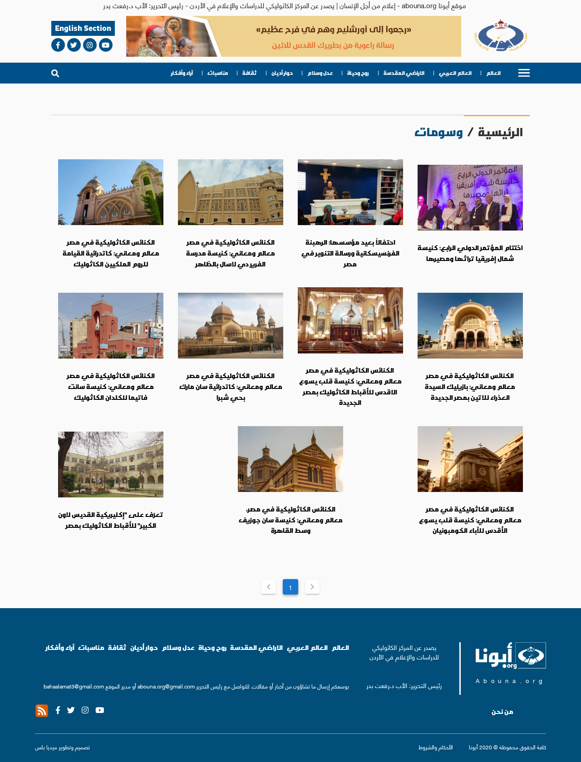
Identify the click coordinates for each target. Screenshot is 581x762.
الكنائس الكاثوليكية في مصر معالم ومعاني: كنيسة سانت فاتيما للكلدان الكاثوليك (111, 386)
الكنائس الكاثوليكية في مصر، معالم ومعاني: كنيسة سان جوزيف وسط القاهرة (291, 520)
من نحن (502, 711)
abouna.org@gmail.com (166, 686)
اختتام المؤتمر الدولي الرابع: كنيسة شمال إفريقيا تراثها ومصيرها (470, 253)
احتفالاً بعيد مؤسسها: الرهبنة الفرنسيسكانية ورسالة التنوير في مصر (350, 253)
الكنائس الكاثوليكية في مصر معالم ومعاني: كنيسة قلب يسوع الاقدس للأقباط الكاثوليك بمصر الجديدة (350, 386)
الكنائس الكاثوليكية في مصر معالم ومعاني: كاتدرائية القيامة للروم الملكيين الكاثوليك (111, 253)
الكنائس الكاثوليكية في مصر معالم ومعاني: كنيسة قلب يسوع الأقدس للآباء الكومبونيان (470, 520)
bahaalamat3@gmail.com (74, 686)
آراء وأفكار (182, 73)
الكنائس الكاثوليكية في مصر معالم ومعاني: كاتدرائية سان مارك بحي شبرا (230, 386)
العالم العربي (455, 73)
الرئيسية (500, 132)
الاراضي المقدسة (404, 73)
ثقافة (249, 73)
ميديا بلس (46, 747)
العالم (493, 73)
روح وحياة (358, 73)
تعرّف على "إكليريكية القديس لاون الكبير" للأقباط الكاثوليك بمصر (110, 520)
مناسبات (217, 73)
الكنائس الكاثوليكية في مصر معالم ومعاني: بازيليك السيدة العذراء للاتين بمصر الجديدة (470, 386)
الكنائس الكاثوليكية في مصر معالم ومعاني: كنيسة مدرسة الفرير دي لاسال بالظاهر (230, 253)
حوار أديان (282, 73)
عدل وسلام (320, 73)
